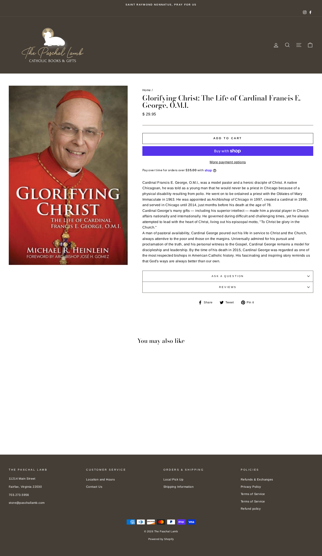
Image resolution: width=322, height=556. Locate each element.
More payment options (228, 162)
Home (146, 90)
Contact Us (94, 486)
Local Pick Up (173, 479)
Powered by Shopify (161, 539)
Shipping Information (178, 486)
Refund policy (251, 508)
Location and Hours (100, 479)
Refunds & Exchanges (257, 479)
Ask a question (228, 276)
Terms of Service (253, 494)
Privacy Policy (251, 486)
